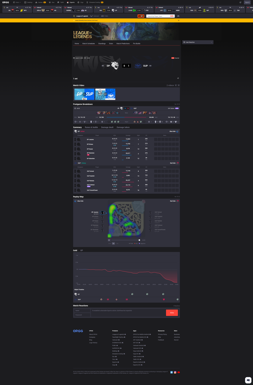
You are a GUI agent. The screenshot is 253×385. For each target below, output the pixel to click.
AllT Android (137, 340)
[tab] (78, 127)
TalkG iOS (136, 359)
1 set (75, 78)
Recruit (176, 340)
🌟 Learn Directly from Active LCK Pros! (85, 20)
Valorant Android (138, 345)
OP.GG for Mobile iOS (139, 337)
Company (92, 337)
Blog (90, 340)
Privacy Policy (162, 334)
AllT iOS (135, 343)
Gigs (113, 365)
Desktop (114, 351)
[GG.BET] (141, 16)
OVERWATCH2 (116, 343)
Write (172, 313)
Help (159, 337)
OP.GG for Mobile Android (141, 334)
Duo (113, 356)
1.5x (117, 243)
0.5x (110, 243)
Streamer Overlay (117, 354)
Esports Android (138, 362)
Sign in (247, 2)
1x (113, 243)
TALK (114, 359)
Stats (17, 2)
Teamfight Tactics (117, 337)
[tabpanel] (126, 161)
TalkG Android (137, 356)
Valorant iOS (137, 348)
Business (177, 334)
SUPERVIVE (116, 348)
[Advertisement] (126, 50)
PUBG (114, 345)
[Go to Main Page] (5, 2)
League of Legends (118, 334)
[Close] (178, 20)
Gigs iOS (136, 354)
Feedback (161, 340)
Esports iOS (136, 365)
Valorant (115, 340)
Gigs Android (137, 351)
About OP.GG (93, 334)
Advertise (177, 337)
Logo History (93, 343)
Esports (114, 362)
